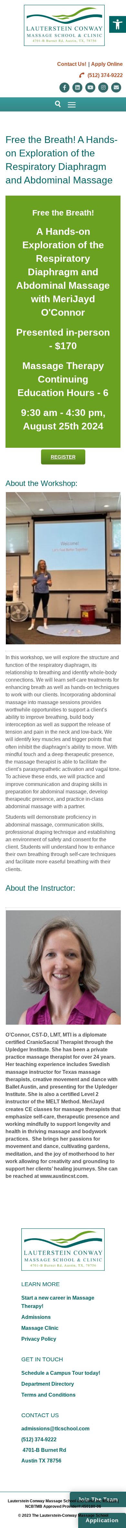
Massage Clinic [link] (39, 1328)
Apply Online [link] (107, 64)
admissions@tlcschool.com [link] (55, 1428)
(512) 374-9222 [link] (104, 75)
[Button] (55, 104)
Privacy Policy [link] (38, 1339)
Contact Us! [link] (71, 64)
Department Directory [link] (47, 1384)
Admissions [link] (36, 1317)
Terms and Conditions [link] (48, 1395)
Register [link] (63, 457)
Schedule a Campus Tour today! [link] (60, 1373)
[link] (117, 24)
